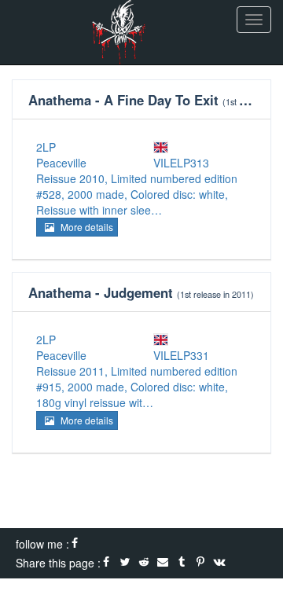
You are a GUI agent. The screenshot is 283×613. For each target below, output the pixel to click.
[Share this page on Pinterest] (200, 563)
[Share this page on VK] (219, 563)
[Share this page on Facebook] (106, 563)
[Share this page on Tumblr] (181, 563)
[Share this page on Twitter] (124, 563)
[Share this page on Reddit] (143, 563)
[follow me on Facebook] (74, 544)
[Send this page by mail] (162, 563)
